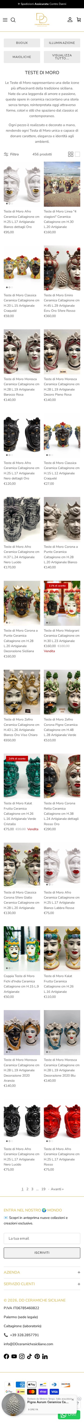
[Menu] (5, 20)
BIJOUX (22, 43)
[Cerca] (15, 20)
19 (43, 1189)
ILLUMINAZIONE (62, 43)
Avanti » (57, 1189)
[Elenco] (77, 154)
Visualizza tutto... (62, 57)
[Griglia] (71, 154)
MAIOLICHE (22, 57)
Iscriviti (42, 1253)
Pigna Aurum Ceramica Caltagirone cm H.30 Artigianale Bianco (48, 1402)
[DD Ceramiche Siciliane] (42, 20)
